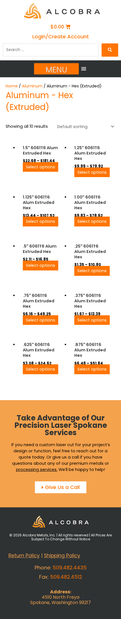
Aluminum (32, 86)
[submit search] (110, 50)
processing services (36, 469)
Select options (40, 167)
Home (12, 86)
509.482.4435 (70, 567)
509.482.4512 (66, 576)
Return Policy (24, 555)
